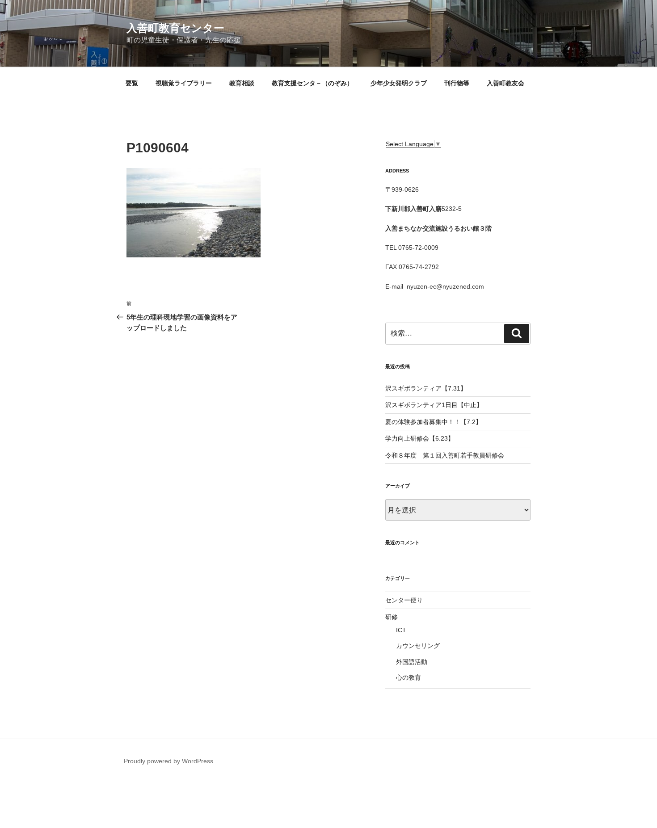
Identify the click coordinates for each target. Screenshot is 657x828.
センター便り (404, 600)
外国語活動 (411, 661)
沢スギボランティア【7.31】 (426, 388)
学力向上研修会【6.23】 (419, 438)
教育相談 (241, 83)
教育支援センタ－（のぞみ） (312, 83)
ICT (401, 630)
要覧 (132, 83)
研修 (391, 617)
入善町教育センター (175, 28)
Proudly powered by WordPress (168, 761)
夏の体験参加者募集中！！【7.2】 (433, 421)
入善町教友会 (505, 83)
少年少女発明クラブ (399, 83)
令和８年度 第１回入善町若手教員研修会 (444, 455)
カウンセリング (418, 645)
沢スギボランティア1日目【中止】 (434, 404)
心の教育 (408, 677)
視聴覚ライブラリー (184, 83)
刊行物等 (456, 83)
